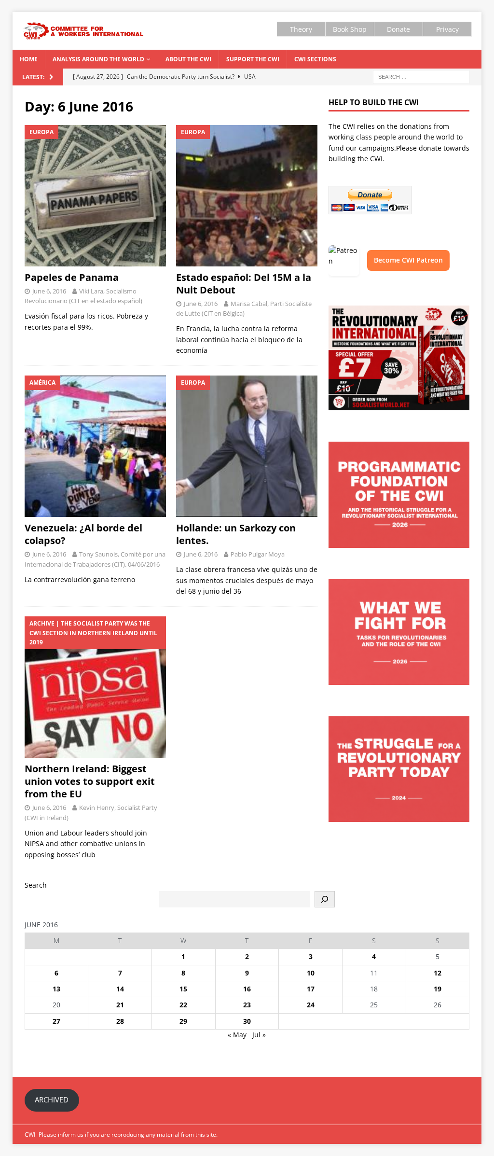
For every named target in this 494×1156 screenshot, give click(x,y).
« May (237, 1034)
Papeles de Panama (72, 277)
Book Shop (350, 29)
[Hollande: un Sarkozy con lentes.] (246, 446)
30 (247, 1021)
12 (437, 972)
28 (120, 1021)
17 (311, 988)
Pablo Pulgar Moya (258, 554)
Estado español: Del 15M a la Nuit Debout (243, 283)
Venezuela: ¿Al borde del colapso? (83, 534)
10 (311, 972)
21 (120, 1004)
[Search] (325, 899)
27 (56, 1021)
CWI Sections (315, 59)
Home (29, 59)
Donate (398, 29)
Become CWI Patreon (408, 260)
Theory (301, 29)
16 (247, 988)
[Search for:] (421, 76)
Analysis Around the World (98, 59)
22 (183, 1004)
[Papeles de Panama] (95, 195)
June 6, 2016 (49, 291)
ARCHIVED (52, 1099)
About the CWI (188, 59)
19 (437, 988)
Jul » (259, 1034)
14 (120, 988)
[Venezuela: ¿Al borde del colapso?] (95, 446)
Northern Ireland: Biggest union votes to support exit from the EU (90, 781)
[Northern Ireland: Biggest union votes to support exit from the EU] (95, 687)
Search (36, 885)
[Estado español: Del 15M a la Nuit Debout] (246, 195)
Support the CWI (252, 59)
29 (183, 1021)
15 (183, 988)
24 (311, 1004)
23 (247, 1004)
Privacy (447, 29)
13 (56, 988)
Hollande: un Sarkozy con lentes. (236, 534)
